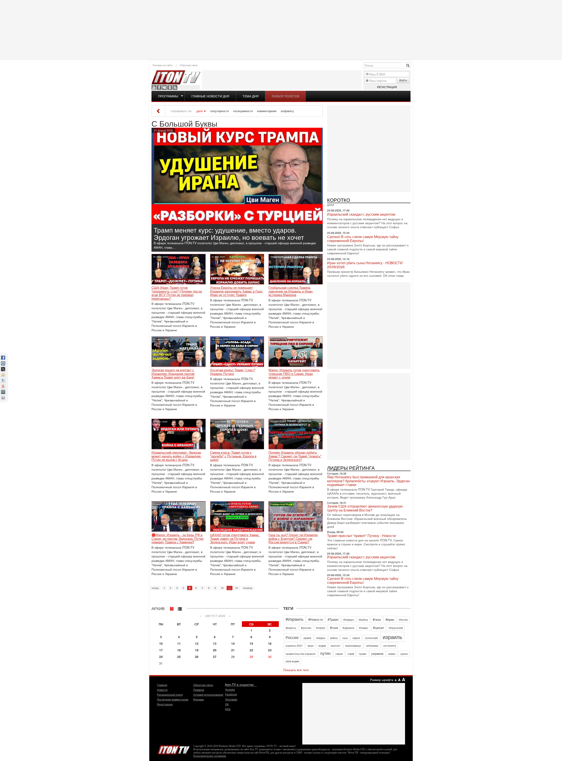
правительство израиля (300, 653)
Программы (168, 96)
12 (196, 643)
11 (179, 643)
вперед (247, 588)
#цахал (378, 627)
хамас (392, 653)
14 (233, 643)
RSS (175, 87)
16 (270, 643)
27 (214, 656)
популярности (219, 111)
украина (377, 653)
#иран (389, 619)
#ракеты (291, 628)
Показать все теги (296, 670)
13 (214, 643)
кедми (322, 645)
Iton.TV (173, 748)
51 (237, 588)
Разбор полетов (285, 96)
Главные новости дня (210, 96)
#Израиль (294, 619)
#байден (348, 619)
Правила (198, 690)
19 (196, 650)
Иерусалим (396, 628)
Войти (403, 80)
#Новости (315, 619)
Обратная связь (189, 65)
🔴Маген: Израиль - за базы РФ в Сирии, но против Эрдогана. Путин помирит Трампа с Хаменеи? (177, 538)
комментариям (266, 111)
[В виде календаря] (172, 608)
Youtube (153, 87)
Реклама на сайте (163, 65)
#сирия (320, 628)
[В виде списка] (180, 608)
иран (311, 645)
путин (325, 653)
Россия (292, 637)
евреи (356, 638)
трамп (362, 653)
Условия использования (208, 694)
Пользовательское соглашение (209, 755)
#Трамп (333, 619)
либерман (372, 645)
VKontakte (164, 87)
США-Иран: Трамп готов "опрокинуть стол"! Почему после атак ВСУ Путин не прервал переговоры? (176, 293)
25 (179, 656)
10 (222, 588)
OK (169, 87)
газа (345, 638)
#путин (403, 619)
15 (251, 643)
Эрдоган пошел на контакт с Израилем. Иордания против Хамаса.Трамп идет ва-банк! (173, 373)
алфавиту (287, 111)
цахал (404, 653)
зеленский (371, 638)
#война (363, 619)
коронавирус (353, 645)
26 (196, 656)
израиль (392, 637)
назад (155, 588)
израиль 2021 (294, 645)
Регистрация (387, 87)
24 (161, 656)
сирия (339, 653)
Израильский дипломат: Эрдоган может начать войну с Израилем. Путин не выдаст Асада (176, 456)
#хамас (363, 628)
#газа (377, 619)
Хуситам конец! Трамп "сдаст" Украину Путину (233, 371)
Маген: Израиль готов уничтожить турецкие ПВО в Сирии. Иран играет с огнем (294, 373)
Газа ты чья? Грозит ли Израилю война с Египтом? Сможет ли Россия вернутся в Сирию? (293, 538)
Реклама (198, 699)
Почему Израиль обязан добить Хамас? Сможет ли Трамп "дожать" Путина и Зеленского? (294, 456)
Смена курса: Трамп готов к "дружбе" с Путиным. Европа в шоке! (233, 456)
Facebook (159, 87)
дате (199, 111)
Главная (162, 685)
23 (270, 650)
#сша (334, 627)
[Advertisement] (281, 29)
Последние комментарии (172, 699)
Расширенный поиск (170, 694)
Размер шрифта (381, 679)
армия (307, 638)
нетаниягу (389, 645)
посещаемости (243, 111)
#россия (306, 628)
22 (251, 650)
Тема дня (250, 96)
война (334, 638)
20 (214, 650)
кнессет (335, 645)
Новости (162, 690)
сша (351, 653)
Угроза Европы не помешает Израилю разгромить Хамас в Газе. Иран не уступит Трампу (236, 291)
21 (233, 650)
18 (179, 650)
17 (161, 650)
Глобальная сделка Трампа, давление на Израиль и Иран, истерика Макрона (290, 291)
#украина (348, 628)
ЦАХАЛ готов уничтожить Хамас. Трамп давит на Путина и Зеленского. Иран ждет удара (235, 538)
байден (320, 638)
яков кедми (292, 661)
